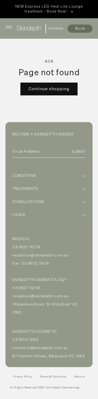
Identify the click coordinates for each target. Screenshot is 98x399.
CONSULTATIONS (28, 202)
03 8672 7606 (35, 263)
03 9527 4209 (26, 247)
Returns (79, 376)
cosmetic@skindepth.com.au (40, 348)
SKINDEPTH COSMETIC (34, 332)
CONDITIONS (24, 176)
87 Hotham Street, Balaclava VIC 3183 (48, 356)
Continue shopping (49, 89)
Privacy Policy (22, 376)
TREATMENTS (25, 189)
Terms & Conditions (53, 376)
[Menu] (9, 27)
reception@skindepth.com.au (40, 255)
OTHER (18, 215)
